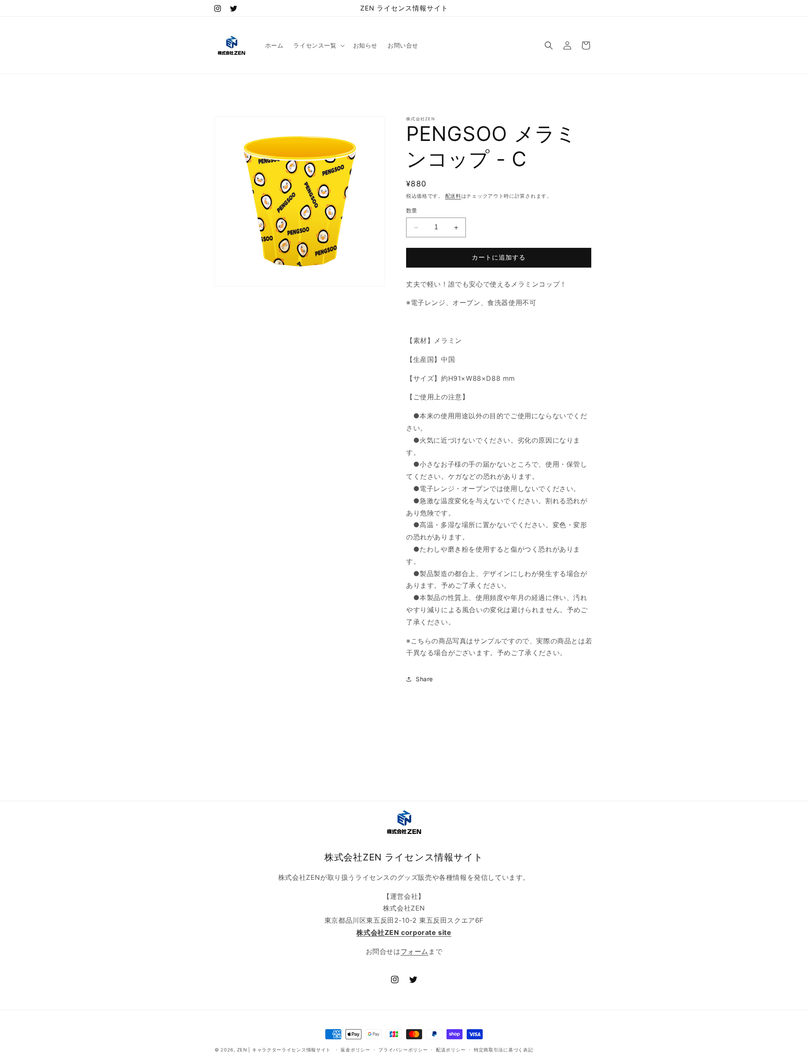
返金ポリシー (355, 1050)
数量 (411, 210)
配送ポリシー (450, 1050)
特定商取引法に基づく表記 (503, 1050)
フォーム (414, 951)
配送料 (453, 196)
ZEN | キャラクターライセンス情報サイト (284, 1050)
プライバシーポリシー (403, 1050)
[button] (318, 45)
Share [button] (424, 678)
